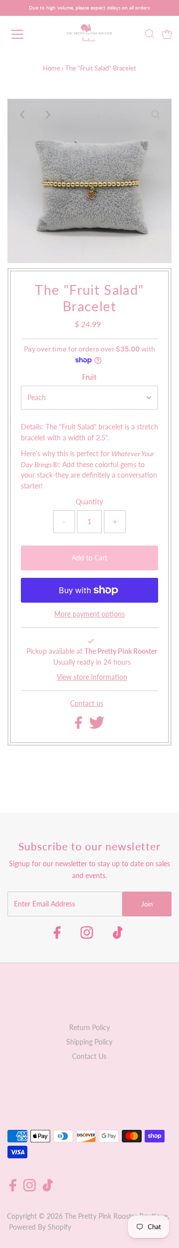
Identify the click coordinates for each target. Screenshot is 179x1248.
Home (51, 68)
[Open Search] (149, 35)
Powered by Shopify (40, 1227)
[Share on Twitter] (96, 726)
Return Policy (89, 1028)
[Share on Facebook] (79, 726)
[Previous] (23, 115)
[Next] (48, 115)
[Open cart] (167, 34)
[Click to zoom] (156, 115)
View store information (92, 677)
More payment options (89, 614)
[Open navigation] (24, 34)
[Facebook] (57, 936)
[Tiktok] (117, 936)
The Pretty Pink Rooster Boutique (116, 1216)
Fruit (89, 377)
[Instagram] (86, 936)
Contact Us (89, 1056)
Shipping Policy (89, 1042)
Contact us (86, 703)
